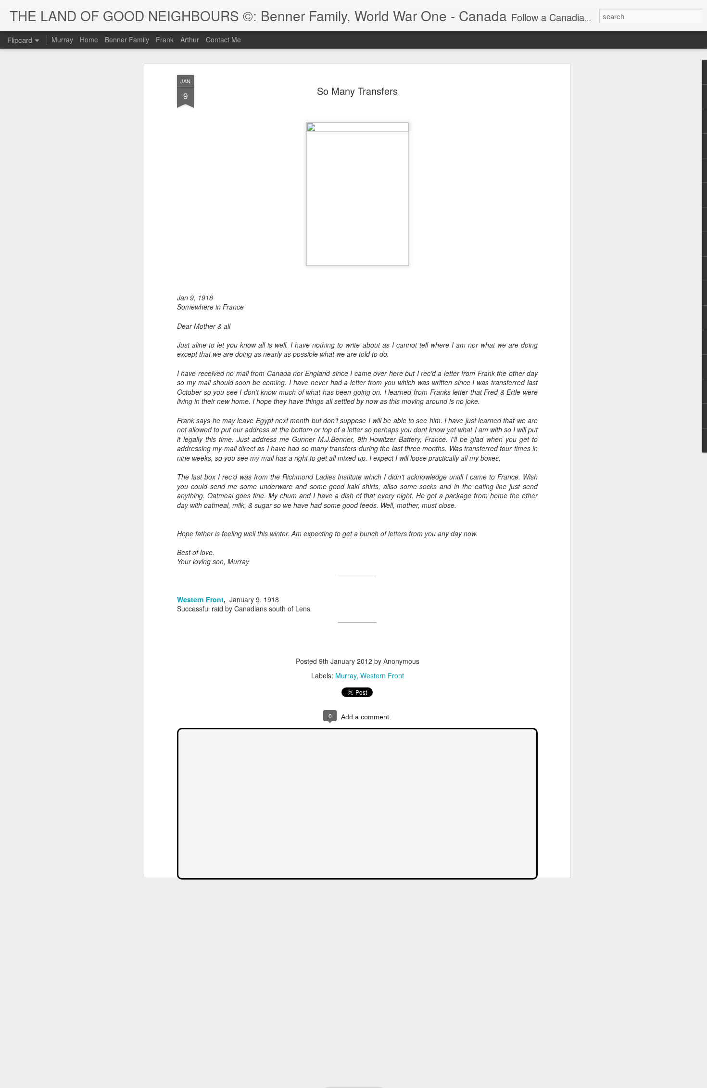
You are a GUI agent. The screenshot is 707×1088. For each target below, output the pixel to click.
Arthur (189, 39)
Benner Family (127, 39)
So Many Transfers (357, 91)
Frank (165, 39)
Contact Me (223, 39)
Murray (345, 675)
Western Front (200, 599)
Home (89, 39)
